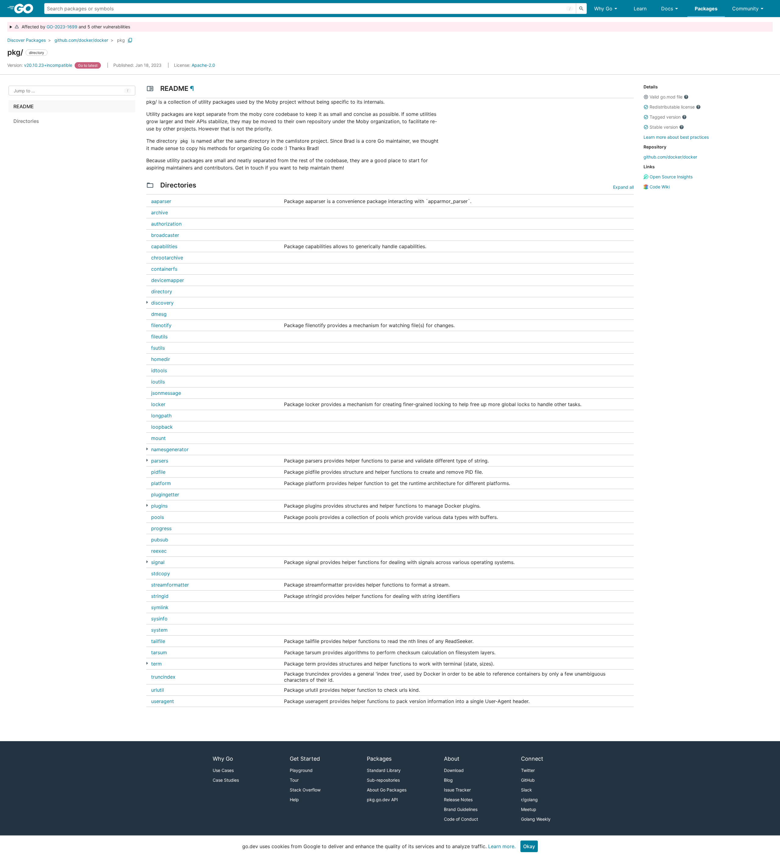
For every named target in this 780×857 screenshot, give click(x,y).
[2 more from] (147, 460)
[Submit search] (581, 8)
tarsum (159, 652)
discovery (162, 303)
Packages (706, 8)
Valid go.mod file (666, 96)
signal (158, 562)
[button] (646, 97)
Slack (526, 789)
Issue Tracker (457, 789)
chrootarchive (167, 258)
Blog (448, 780)
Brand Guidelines (460, 809)
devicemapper (167, 280)
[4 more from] (147, 302)
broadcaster (165, 235)
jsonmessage (166, 393)
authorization (166, 224)
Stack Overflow (305, 789)
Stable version (663, 127)
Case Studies (226, 780)
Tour (294, 780)
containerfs (164, 269)
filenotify (161, 325)
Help (294, 799)
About (451, 758)
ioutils (158, 382)
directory (161, 291)
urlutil (157, 690)
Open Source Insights (670, 176)
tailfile (158, 641)
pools (157, 517)
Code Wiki (659, 186)
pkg (121, 40)
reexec (159, 551)
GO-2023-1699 (62, 26)
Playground (301, 770)
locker (158, 404)
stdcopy (160, 573)
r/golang (529, 799)
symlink (159, 607)
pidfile (158, 472)
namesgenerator (170, 449)
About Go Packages (386, 789)
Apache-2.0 (203, 65)
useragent (162, 701)
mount (158, 438)
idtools (159, 370)
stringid (159, 596)
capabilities (164, 246)
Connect (532, 758)
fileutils (159, 337)
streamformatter (170, 585)
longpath (161, 415)
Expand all (623, 187)
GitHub (528, 780)
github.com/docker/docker (81, 40)
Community (745, 8)
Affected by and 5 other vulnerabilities (74, 26)
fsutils (158, 348)
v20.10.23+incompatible (40, 65)
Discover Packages (26, 40)
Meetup (528, 809)
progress (161, 528)
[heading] (25, 8)
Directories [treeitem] (26, 121)
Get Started (305, 758)
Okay (529, 846)
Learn (640, 8)
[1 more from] (147, 449)
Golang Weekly (536, 819)
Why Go (603, 8)
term (156, 664)
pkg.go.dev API (382, 799)
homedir (160, 359)
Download (454, 770)
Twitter (528, 770)
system (159, 630)
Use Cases (223, 770)
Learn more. (502, 846)
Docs (667, 8)
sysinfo (159, 619)
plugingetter (165, 494)
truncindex (163, 677)
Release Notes (458, 799)
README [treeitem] (23, 106)
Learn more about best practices (676, 137)
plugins (159, 506)
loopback (162, 427)
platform (161, 483)
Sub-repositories (383, 780)
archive (159, 212)
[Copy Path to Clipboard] (130, 40)
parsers (159, 461)
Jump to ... (24, 90)
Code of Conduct (461, 819)
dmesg (159, 314)
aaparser (161, 201)
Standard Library (384, 770)
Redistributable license (672, 106)
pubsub (159, 540)
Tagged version (665, 117)
